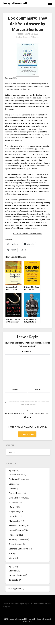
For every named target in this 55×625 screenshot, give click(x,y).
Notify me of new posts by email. (27, 426)
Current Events (15, 493)
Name (16, 389)
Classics (12, 570)
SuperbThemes (43, 619)
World (11, 558)
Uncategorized (14, 588)
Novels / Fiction (16, 575)
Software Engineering (18, 548)
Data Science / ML (17, 497)
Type (10, 566)
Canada (12, 484)
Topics (11, 470)
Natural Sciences (16, 530)
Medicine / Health (17, 525)
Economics (13, 502)
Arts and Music (15, 474)
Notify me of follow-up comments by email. (27, 415)
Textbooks (13, 580)
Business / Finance (31, 37)
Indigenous (14, 511)
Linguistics (13, 516)
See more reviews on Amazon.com (27, 234)
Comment (27, 351)
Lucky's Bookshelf (15, 3)
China (11, 488)
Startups (12, 553)
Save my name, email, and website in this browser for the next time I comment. (29, 403)
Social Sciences (15, 544)
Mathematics (14, 521)
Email (39, 389)
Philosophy (14, 535)
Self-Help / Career (17, 539)
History (12, 507)
